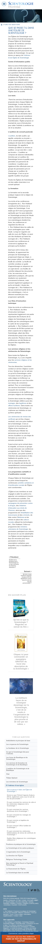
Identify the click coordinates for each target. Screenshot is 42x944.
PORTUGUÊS (22, 905)
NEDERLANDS (10, 902)
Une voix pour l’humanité (10, 912)
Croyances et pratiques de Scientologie (24, 911)
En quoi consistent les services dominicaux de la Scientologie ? (17, 810)
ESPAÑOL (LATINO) (16, 903)
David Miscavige (20, 923)
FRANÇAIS (12, 900)
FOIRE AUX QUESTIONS (12, 24)
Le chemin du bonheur (16, 928)
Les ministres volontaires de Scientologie (20, 925)
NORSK (31, 902)
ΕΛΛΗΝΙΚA (7, 905)
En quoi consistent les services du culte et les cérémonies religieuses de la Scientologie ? (21, 804)
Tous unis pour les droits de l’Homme (22, 929)
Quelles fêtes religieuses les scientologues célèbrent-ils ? (21, 839)
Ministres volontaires (24, 912)
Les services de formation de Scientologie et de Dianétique (16, 764)
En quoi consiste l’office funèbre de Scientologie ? (19, 826)
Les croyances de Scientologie (17, 744)
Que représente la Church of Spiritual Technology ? (19, 864)
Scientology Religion (9, 923)
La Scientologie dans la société (17, 873)
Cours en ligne (19, 914)
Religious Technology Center (16, 859)
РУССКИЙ (30, 900)
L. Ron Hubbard (7, 911)
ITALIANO (14, 905)
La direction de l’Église (14, 855)
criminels (26, 515)
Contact (16, 915)
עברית (18, 900)
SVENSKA (6, 903)
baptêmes (22, 403)
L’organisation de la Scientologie (18, 852)
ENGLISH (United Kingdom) (28, 898)
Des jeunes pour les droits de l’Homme (19, 930)
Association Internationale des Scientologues (15, 926)
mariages (11, 403)
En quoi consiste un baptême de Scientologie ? (18, 821)
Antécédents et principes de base (18, 740)
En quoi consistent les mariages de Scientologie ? (19, 815)
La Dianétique (17, 922)
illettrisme (21, 517)
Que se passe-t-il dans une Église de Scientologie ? (19, 790)
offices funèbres (14, 405)
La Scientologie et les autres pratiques (20, 848)
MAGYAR (24, 902)
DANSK (5, 900)
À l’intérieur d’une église (15, 785)
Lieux (20, 915)
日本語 (24, 900)
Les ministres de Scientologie (17, 782)
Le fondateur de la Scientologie (17, 748)
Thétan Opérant (11, 778)
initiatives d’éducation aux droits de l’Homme (17, 508)
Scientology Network (28, 922)
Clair (8, 774)
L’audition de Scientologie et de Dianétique (17, 769)
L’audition (11, 136)
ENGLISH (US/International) (11, 898)
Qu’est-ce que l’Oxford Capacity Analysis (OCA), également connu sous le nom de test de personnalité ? (21, 797)
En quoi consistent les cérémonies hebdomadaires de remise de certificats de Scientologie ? (21, 833)
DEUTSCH (19, 902)
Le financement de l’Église (15, 869)
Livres (11, 914)
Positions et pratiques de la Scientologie (21, 844)
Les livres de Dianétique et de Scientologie (17, 758)
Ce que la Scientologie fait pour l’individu (17, 753)
